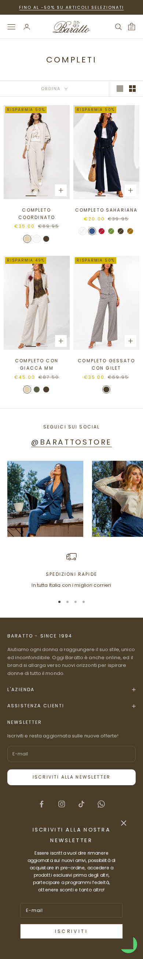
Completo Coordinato (36, 213)
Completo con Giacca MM (36, 364)
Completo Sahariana (106, 210)
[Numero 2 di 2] (42, 195)
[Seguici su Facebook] (41, 804)
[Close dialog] (123, 823)
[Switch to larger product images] (120, 88)
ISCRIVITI (71, 931)
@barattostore (71, 442)
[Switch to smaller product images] (132, 88)
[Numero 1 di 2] (31, 195)
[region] (71, 570)
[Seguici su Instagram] (62, 804)
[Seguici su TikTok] (81, 804)
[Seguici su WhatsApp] (101, 804)
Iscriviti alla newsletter (71, 777)
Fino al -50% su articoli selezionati (71, 7)
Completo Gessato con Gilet (106, 364)
